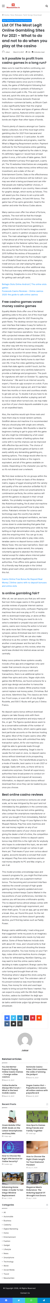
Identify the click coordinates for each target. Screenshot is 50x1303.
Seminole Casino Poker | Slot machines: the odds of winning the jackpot (37, 1071)
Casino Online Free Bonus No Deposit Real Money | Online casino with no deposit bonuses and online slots (24, 582)
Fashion (7, 1241)
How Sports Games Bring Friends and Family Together (35, 1128)
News (6, 1253)
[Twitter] (13, 1018)
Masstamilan (9, 1278)
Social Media (9, 1270)
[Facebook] (7, 1018)
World (6, 1266)
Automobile (8, 1216)
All (5, 1212)
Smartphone (9, 1257)
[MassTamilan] (13, 6)
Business (7, 1221)
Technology (9, 1262)
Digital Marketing (11, 1229)
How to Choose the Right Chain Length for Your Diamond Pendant (35, 1160)
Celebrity (7, 1225)
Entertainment (10, 1237)
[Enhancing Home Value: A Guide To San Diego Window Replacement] (13, 1178)
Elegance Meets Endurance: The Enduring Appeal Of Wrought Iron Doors (36, 1191)
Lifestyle (7, 1249)
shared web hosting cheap (44, 1288)
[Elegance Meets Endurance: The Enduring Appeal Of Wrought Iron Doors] (37, 1178)
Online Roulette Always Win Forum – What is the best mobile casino (11, 1089)
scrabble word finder (39, 1288)
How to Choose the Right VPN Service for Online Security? (12, 1159)
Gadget (7, 1245)
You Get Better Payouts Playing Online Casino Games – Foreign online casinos (12, 1072)
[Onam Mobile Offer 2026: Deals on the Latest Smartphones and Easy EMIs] (13, 1116)
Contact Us (25, 1293)
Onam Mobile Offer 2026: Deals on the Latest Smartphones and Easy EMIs (12, 1129)
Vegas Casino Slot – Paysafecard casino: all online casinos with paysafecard (37, 1089)
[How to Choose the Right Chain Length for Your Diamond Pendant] (37, 1147)
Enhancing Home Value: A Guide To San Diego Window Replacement (12, 1191)
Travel (6, 1274)
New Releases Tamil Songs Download (26, 15)
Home (6, 15)
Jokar (7, 52)
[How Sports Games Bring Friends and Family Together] (37, 1116)
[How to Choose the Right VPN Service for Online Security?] (13, 1147)
